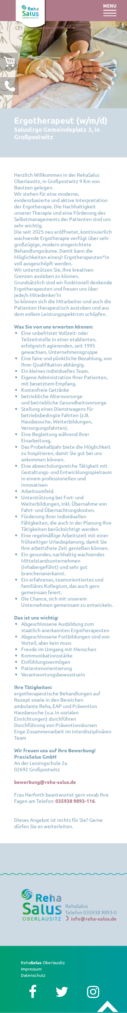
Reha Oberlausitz (43, 962)
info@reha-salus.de (93, 918)
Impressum (31, 969)
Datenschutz (33, 975)
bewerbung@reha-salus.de (45, 782)
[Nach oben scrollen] (107, 1007)
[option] (63, 64)
